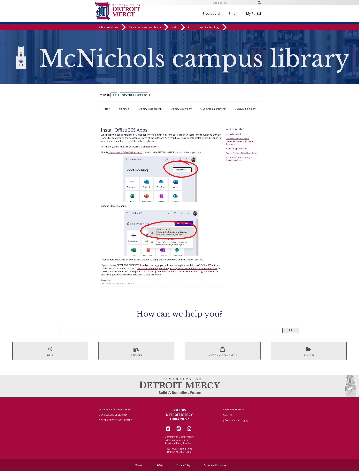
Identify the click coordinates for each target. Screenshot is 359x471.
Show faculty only (182, 109)
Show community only (214, 109)
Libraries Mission (233, 409)
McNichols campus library (145, 27)
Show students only (151, 109)
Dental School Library (113, 415)
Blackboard (211, 13)
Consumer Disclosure (215, 465)
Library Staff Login (237, 420)
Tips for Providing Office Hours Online (242, 153)
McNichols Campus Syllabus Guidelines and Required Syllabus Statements (240, 141)
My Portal (253, 13)
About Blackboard (233, 134)
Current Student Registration (152, 268)
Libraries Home (108, 27)
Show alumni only (246, 109)
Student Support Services (236, 148)
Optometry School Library (115, 420)
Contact (228, 415)
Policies (308, 355)
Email (233, 13)
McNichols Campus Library (115, 409)
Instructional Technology (203, 27)
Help (174, 27)
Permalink (107, 280)
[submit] (260, 2)
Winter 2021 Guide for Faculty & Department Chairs (239, 158)
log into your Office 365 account (125, 152)
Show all (125, 109)
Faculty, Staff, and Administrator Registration (193, 268)
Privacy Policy (183, 465)
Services (136, 355)
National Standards (223, 355)
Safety (160, 465)
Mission (139, 465)
